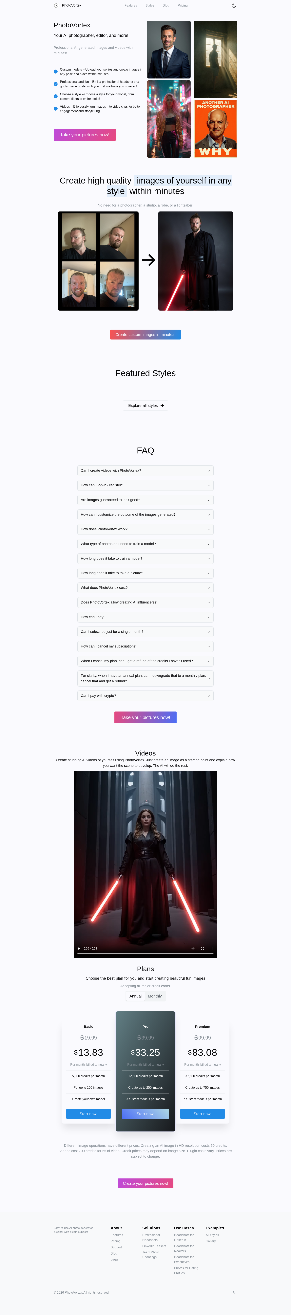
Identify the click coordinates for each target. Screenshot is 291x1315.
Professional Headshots (151, 1237)
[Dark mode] (234, 5)
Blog (114, 1253)
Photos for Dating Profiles (186, 1270)
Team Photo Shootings (150, 1255)
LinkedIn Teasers (154, 1246)
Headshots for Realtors (184, 1248)
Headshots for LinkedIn (184, 1237)
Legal (115, 1259)
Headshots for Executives (184, 1259)
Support (116, 1247)
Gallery (211, 1241)
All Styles (212, 1235)
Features (117, 1235)
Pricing (116, 1241)
